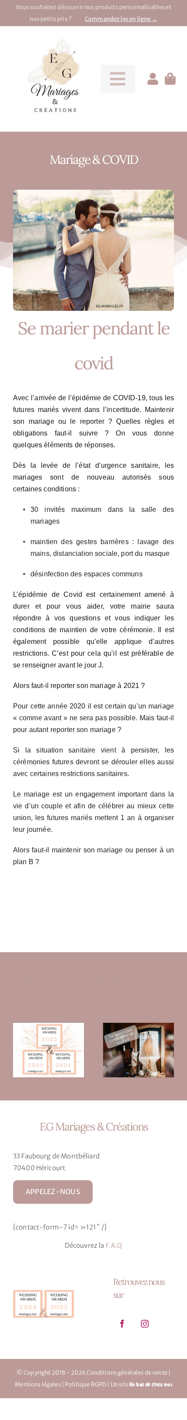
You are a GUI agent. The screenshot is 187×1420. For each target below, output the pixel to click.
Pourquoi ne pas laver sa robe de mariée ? (131, 1050)
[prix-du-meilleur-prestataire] (43, 1290)
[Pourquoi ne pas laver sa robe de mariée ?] (138, 1050)
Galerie (56, 1050)
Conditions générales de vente (127, 1372)
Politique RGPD (85, 1384)
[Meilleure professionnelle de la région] (48, 1050)
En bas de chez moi (151, 1384)
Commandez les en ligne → (121, 19)
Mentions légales (37, 1384)
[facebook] (122, 1323)
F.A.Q (114, 1245)
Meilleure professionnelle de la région (41, 1050)
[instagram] (145, 1323)
